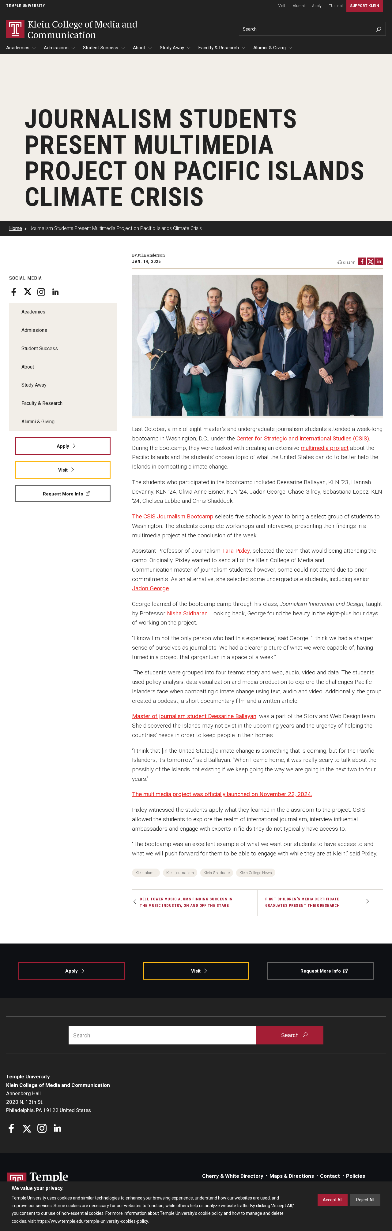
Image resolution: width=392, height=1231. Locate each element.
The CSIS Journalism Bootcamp (172, 516)
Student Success (101, 47)
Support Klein (364, 6)
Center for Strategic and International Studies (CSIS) (302, 438)
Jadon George (150, 588)
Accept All (332, 1199)
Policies (355, 1176)
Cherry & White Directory (232, 1176)
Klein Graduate (217, 872)
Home (15, 228)
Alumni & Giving (269, 47)
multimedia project (325, 447)
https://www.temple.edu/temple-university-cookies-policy (92, 1221)
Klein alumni (145, 872)
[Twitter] (27, 292)
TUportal (336, 6)
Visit (281, 6)
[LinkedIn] (55, 292)
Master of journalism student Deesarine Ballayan (194, 716)
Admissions (56, 47)
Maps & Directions (292, 1176)
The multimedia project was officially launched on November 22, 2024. (222, 794)
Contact (330, 1176)
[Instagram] (41, 292)
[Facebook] (13, 292)
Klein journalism (180, 872)
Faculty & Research (218, 47)
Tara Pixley (236, 550)
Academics (17, 47)
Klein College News (255, 872)
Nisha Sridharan (187, 613)
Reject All (365, 1199)
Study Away (172, 47)
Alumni (299, 6)
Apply (317, 6)
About (139, 47)
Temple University (25, 6)
